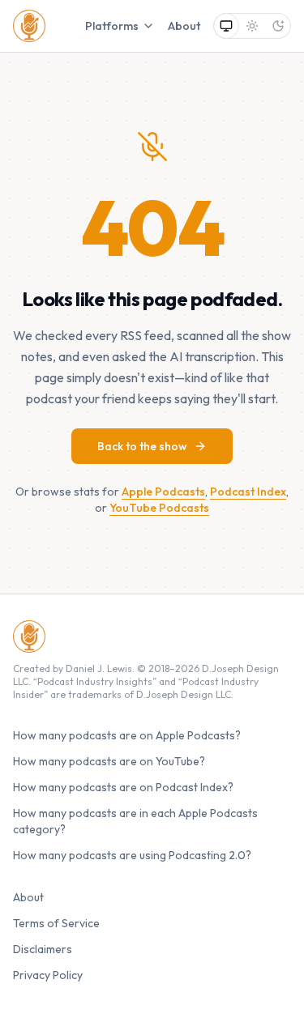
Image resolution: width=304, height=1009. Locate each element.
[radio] (226, 26)
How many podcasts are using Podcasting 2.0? (132, 855)
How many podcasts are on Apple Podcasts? (127, 735)
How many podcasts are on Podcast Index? (123, 787)
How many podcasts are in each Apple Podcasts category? (135, 821)
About (184, 26)
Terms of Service (56, 923)
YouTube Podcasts (159, 507)
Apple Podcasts (163, 491)
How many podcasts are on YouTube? (109, 761)
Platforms (112, 26)
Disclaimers (42, 949)
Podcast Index (248, 491)
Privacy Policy (48, 975)
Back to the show (142, 446)
